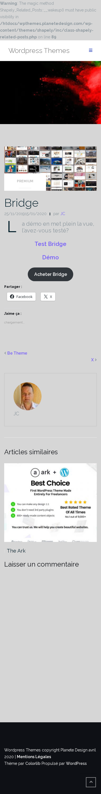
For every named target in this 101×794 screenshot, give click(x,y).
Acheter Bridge (50, 274)
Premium (25, 181)
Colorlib (32, 763)
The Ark (16, 551)
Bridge (21, 202)
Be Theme (17, 353)
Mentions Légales (34, 757)
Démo (50, 257)
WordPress (76, 763)
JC (62, 213)
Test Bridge (50, 244)
